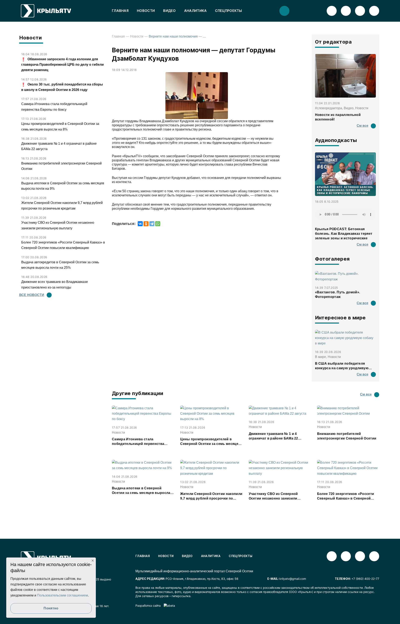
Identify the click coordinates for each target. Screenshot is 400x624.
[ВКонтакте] (140, 223)
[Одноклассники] (146, 223)
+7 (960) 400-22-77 (365, 578)
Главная (120, 11)
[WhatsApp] (157, 223)
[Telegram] (151, 223)
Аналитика (195, 11)
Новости (146, 11)
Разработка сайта (148, 605)
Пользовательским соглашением (62, 595)
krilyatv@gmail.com (292, 578)
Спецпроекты (228, 11)
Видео (169, 11)
